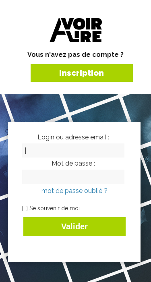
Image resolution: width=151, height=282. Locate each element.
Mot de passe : (73, 163)
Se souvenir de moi (54, 208)
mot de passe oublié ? (74, 191)
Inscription (81, 73)
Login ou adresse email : (73, 137)
